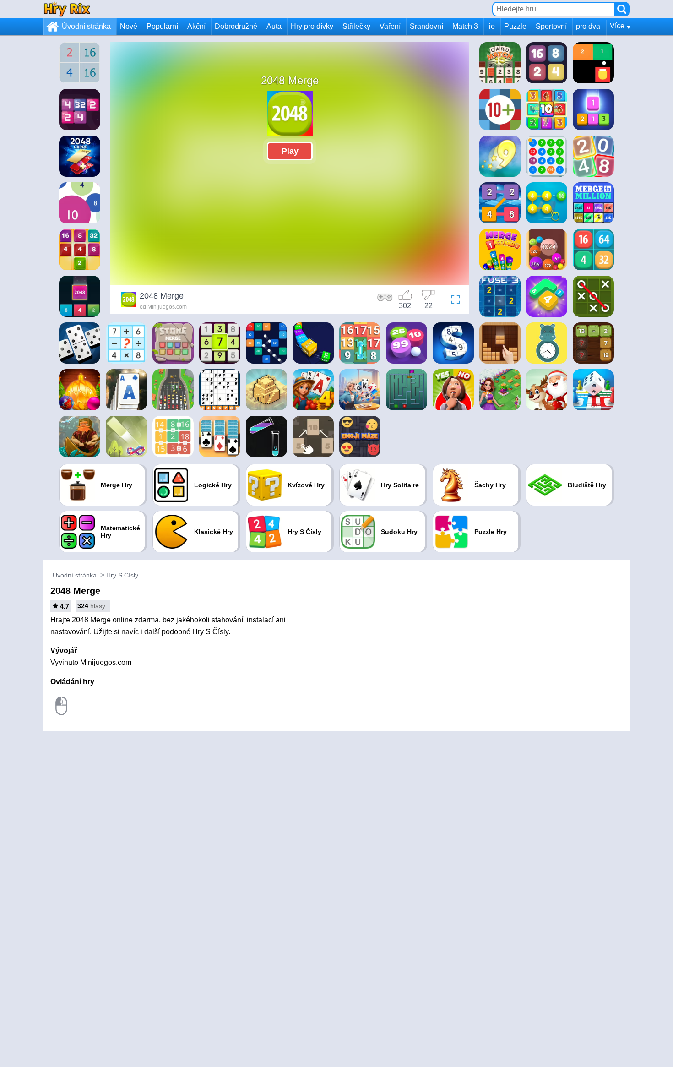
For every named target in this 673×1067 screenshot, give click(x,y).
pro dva (588, 26)
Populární (162, 26)
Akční (196, 26)
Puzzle (515, 26)
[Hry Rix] (66, 8)
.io (491, 26)
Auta (274, 26)
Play (290, 151)
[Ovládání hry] (385, 301)
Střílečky (356, 26)
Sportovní (551, 26)
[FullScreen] (453, 301)
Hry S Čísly (122, 575)
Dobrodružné (236, 26)
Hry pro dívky (312, 26)
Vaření (390, 26)
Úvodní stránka (86, 26)
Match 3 (465, 26)
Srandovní (426, 26)
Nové (128, 26)
